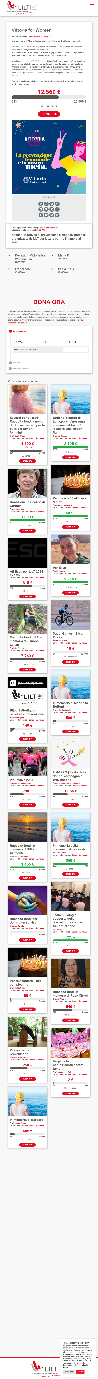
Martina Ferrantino (20, 856)
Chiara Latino (18, 509)
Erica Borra (60, 571)
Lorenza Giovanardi (63, 505)
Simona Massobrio (63, 1072)
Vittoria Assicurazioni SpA (38, 36)
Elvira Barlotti (18, 926)
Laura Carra (60, 853)
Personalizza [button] (69, 1372)
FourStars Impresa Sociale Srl (68, 783)
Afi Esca (58, 929)
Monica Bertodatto (63, 710)
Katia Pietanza (18, 988)
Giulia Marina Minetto (21, 783)
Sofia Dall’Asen (18, 436)
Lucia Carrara (61, 436)
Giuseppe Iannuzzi (20, 1123)
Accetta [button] (80, 1372)
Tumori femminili (50, 228)
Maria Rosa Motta (19, 1057)
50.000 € (42, 230)
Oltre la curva (61, 640)
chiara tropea (18, 718)
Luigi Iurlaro (60, 999)
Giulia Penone (18, 648)
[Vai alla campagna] (27, 399)
